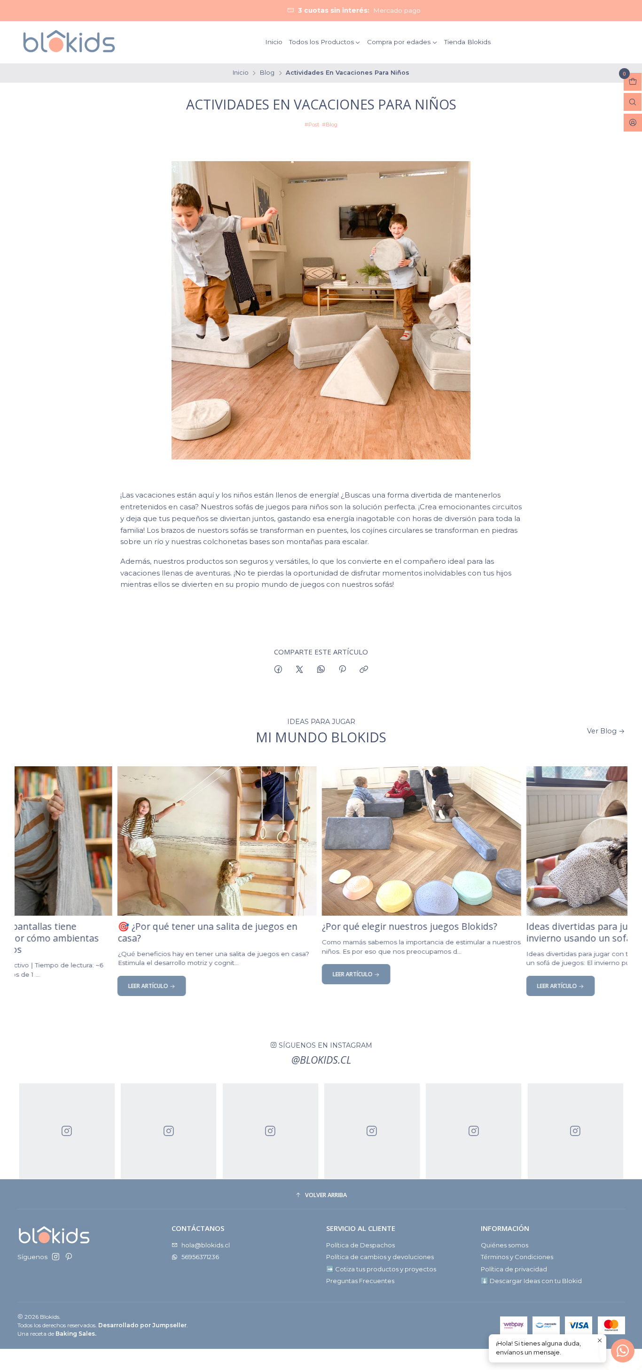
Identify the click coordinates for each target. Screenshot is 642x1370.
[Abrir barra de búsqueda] (633, 102)
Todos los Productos (321, 42)
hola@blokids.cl (205, 1245)
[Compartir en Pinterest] (342, 669)
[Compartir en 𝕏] (299, 669)
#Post (312, 124)
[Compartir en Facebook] (278, 669)
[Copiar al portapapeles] (364, 669)
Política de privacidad (514, 1269)
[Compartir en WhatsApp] (320, 669)
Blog (267, 73)
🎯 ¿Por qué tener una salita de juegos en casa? (151, 932)
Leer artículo (93, 986)
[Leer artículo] (161, 841)
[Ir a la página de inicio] (68, 42)
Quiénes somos (504, 1245)
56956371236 (200, 1257)
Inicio (273, 42)
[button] (321, 1195)
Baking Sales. (75, 1333)
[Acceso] (633, 123)
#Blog (329, 124)
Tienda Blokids (467, 42)
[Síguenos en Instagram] (55, 1257)
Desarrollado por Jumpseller (142, 1325)
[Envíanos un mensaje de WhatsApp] (622, 1350)
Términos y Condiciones (517, 1257)
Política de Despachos (360, 1245)
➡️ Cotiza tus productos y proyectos (381, 1269)
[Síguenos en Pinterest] (68, 1257)
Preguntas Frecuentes (360, 1280)
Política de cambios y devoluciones (380, 1257)
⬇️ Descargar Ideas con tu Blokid (531, 1280)
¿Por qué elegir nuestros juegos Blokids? (353, 927)
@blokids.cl (321, 1059)
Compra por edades (399, 42)
